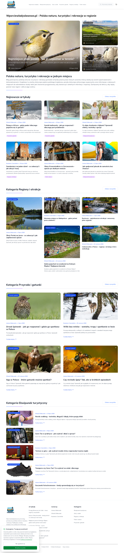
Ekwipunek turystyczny (45, 4)
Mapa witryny (66, 547)
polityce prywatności (26, 539)
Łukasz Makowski (49, 122)
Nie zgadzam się (20, 543)
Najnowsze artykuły (33, 4)
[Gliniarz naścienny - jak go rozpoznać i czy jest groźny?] (100, 59)
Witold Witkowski (11, 122)
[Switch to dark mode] (116, 4)
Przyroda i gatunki (63, 4)
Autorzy (54, 507)
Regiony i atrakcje (74, 4)
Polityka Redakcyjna (56, 547)
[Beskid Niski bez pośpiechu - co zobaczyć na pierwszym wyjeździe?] (100, 33)
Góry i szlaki (55, 4)
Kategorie (77, 507)
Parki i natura (83, 4)
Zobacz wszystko (110, 96)
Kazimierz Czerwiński (12, 163)
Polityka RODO (45, 547)
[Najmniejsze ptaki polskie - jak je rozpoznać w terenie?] (43, 46)
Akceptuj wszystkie (20, 548)
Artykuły (32, 507)
